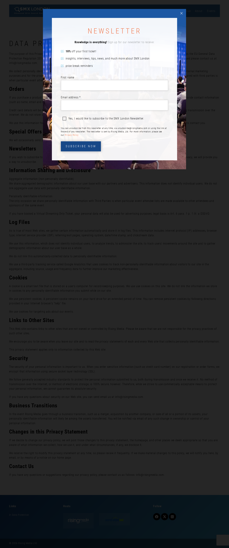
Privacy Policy (71, 135)
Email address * (71, 97)
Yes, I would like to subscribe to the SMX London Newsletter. (106, 118)
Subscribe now (81, 146)
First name (67, 77)
